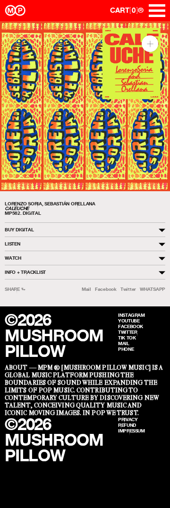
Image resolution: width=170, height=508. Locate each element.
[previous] (15, 106)
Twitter (128, 289)
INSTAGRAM (131, 315)
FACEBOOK (130, 326)
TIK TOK (127, 337)
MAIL (123, 343)
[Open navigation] (157, 10)
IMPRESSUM (131, 430)
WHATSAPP (152, 289)
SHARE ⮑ (15, 289)
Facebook (106, 289)
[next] (154, 106)
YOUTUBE (128, 320)
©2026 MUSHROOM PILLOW (54, 335)
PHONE (126, 349)
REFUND (127, 425)
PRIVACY (127, 419)
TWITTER (127, 332)
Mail (86, 289)
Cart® (127, 10)
